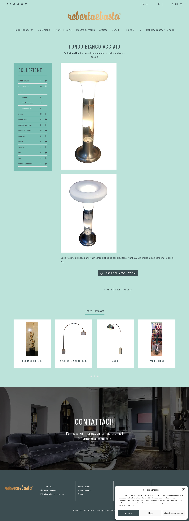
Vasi (30, 158)
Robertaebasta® (24, 29)
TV (140, 29)
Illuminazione (30, 86)
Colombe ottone (32, 360)
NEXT (127, 289)
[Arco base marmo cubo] (73, 339)
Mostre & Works (85, 29)
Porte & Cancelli (29, 125)
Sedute (30, 142)
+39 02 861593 (49, 486)
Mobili (30, 114)
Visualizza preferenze (173, 513)
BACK (118, 289)
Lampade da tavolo (31, 103)
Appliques (31, 92)
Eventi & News (63, 29)
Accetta (128, 513)
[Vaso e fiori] (156, 339)
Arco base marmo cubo (73, 360)
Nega (150, 513)
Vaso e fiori (157, 360)
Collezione (44, 29)
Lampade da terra (30, 108)
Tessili (29, 147)
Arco (115, 360)
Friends (129, 29)
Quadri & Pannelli (30, 131)
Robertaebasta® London (160, 29)
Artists (103, 29)
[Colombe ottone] (32, 339)
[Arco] (115, 339)
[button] (183, 489)
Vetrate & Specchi (29, 164)
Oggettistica (30, 119)
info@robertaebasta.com (54, 494)
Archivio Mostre (84, 490)
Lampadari (31, 97)
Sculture (30, 136)
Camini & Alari (29, 81)
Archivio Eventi (84, 486)
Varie (30, 153)
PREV (109, 289)
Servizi (116, 29)
